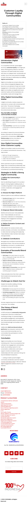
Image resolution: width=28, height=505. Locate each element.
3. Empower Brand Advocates (9, 37)
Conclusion (5, 46)
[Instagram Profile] (4, 369)
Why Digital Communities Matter (10, 26)
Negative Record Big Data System (9, 420)
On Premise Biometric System (8, 423)
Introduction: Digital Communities (10, 25)
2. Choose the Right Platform (9, 36)
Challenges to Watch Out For (9, 43)
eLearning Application (6, 406)
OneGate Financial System (7, 425)
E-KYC (2, 410)
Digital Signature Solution (7, 405)
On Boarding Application (6, 422)
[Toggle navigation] (25, 4)
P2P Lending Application (6, 426)
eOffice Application (5, 409)
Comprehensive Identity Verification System (9, 401)
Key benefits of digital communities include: (12, 28)
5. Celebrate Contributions (8, 40)
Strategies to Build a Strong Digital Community (10, 32)
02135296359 (8, 393)
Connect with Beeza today (8, 362)
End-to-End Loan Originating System (9, 408)
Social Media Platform (6, 428)
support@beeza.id (5, 391)
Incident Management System (8, 415)
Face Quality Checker (6, 412)
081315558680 (6, 395)
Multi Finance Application (7, 419)
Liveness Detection (5, 416)
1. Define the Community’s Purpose (10, 34)
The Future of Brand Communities (10, 44)
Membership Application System (8, 418)
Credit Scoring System (6, 403)
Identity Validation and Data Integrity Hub (10, 413)
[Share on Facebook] (2, 369)
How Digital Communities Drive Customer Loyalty (12, 30)
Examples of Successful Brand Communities (13, 41)
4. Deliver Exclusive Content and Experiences (13, 39)
